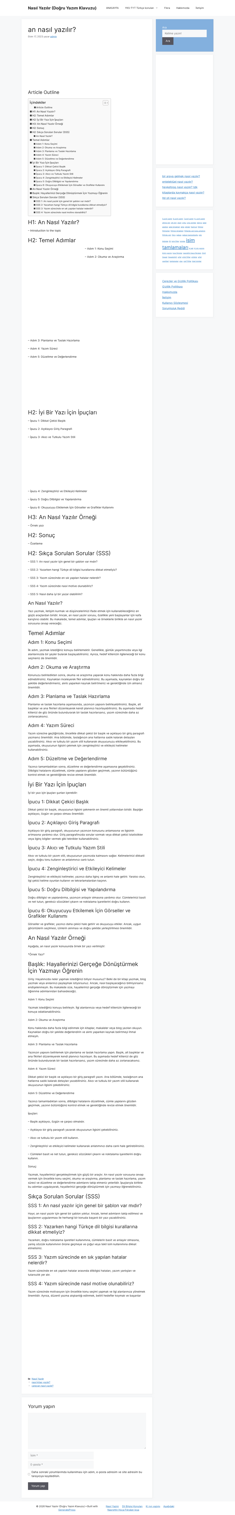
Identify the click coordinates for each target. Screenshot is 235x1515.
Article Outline (44, 107)
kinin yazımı (167, 253)
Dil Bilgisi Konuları (132, 1506)
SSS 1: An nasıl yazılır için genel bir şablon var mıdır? (63, 201)
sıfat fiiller (186, 257)
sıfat (179, 257)
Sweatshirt (172, 257)
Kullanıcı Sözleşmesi (175, 303)
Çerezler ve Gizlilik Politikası (180, 281)
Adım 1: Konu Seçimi (46, 144)
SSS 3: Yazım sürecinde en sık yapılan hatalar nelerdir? (64, 208)
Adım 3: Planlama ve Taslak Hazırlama (56, 151)
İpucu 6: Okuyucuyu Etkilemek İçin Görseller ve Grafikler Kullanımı (70, 185)
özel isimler (196, 261)
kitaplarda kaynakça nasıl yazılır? (183, 192)
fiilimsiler (166, 231)
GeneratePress (66, 1509)
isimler (182, 241)
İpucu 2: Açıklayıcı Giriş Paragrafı (53, 170)
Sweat (164, 257)
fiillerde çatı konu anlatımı (194, 231)
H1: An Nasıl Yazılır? (43, 111)
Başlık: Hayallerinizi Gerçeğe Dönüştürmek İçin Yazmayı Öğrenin (70, 193)
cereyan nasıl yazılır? (42, 1385)
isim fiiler (175, 241)
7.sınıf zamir (189, 219)
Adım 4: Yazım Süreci (47, 155)
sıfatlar (194, 257)
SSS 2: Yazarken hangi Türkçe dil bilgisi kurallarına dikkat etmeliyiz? (71, 205)
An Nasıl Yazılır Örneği (45, 188)
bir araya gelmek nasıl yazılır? (181, 176)
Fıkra (167, 7)
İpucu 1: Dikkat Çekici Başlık (51, 166)
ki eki (191, 248)
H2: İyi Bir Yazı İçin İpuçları (47, 119)
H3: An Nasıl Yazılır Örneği (47, 123)
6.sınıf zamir (178, 219)
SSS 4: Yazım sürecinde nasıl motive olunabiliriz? (61, 212)
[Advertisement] (87, 66)
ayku (184, 223)
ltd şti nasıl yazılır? (174, 198)
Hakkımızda (182, 7)
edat (204, 223)
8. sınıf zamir (199, 219)
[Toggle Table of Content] (104, 103)
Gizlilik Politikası (172, 286)
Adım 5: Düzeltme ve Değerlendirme (55, 158)
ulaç (181, 261)
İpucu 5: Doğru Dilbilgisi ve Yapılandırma (57, 181)
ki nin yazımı (199, 248)
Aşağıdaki (168, 1506)
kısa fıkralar (177, 253)
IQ (170, 241)
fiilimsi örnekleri (177, 231)
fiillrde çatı (166, 235)
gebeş (178, 235)
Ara (164, 27)
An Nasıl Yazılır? (44, 136)
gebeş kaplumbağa (190, 235)
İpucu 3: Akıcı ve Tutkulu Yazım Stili (54, 174)
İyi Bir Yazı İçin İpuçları (45, 162)
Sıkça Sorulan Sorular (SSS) (48, 197)
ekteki (187, 227)
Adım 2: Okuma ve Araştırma (51, 147)
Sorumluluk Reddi (173, 308)
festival (194, 227)
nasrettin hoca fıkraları (192, 253)
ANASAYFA (112, 7)
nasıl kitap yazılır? (41, 1382)
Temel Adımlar (41, 139)
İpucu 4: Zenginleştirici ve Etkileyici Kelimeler (59, 177)
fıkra (174, 235)
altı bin (174, 223)
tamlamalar (174, 261)
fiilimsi (200, 227)
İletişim (200, 7)
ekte (182, 227)
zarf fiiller (187, 261)
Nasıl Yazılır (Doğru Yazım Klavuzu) (62, 8)
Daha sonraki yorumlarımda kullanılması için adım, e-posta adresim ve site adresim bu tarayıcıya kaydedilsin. (86, 1474)
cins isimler (191, 223)
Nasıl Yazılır (38, 1378)
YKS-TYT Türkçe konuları (139, 7)
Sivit (204, 253)
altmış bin (166, 223)
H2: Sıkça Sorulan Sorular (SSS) (51, 132)
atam (179, 223)
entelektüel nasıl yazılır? (177, 181)
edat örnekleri (174, 227)
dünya (199, 223)
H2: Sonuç (38, 127)
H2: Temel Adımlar (43, 115)
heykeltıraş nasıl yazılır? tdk (179, 187)
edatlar (165, 227)
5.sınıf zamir (167, 219)
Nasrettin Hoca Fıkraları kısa (123, 1509)
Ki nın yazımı (153, 1506)
